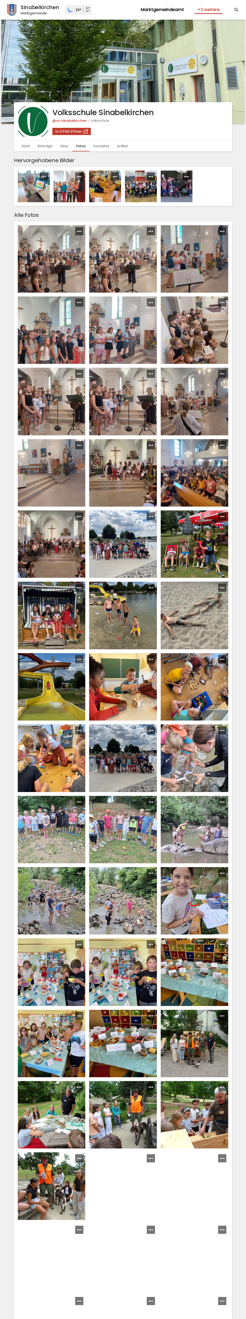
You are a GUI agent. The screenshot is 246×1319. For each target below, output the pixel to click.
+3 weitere (208, 9)
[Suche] (236, 10)
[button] (123, 72)
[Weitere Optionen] (44, 176)
